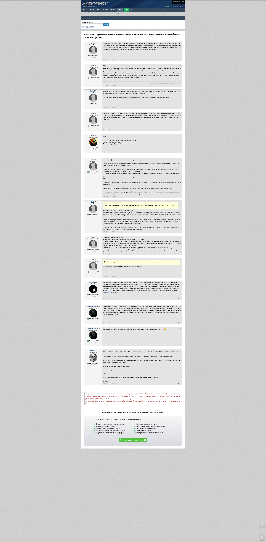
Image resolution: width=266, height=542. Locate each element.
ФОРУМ (126, 10)
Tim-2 (92, 159)
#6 (179, 196)
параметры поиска (88, 27)
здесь (109, 398)
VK (175, 6)
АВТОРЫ (98, 10)
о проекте (85, 6)
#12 (179, 345)
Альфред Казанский (92, 306)
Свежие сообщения (144, 10)
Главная (83, 13)
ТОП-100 (120, 10)
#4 (179, 130)
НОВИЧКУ (112, 10)
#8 (179, 253)
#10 (179, 298)
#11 (179, 323)
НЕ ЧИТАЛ (105, 10)
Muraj (92, 135)
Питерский (92, 282)
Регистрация (176, 1)
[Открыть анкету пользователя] (93, 54)
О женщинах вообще (100, 13)
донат (167, 6)
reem (92, 237)
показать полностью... (110, 292)
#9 (179, 276)
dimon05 (92, 91)
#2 (179, 85)
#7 (179, 231)
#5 (179, 152)
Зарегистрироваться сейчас (132, 440)
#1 (179, 59)
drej (92, 43)
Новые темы (134, 10)
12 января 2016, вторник (109, 59)
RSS (182, 6)
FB (171, 6)
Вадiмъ (92, 350)
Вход (182, 1)
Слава (92, 65)
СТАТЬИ (92, 10)
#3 (179, 107)
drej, (104, 65)
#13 (179, 383)
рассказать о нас (91, 6)
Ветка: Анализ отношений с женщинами (162, 10)
